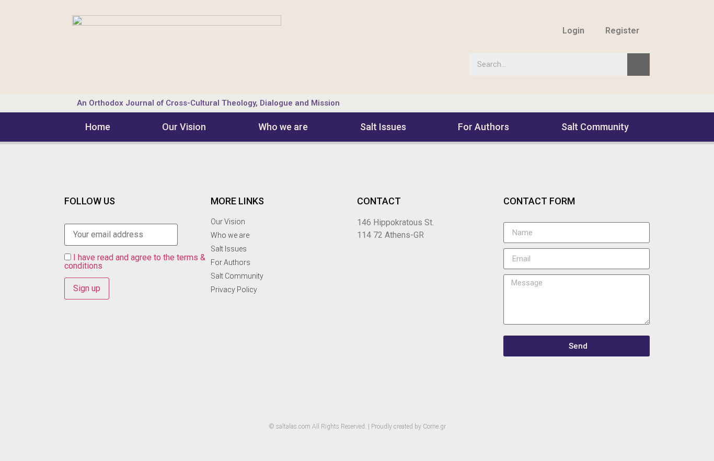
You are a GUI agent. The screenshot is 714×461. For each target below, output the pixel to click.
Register (622, 31)
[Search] (638, 64)
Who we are (283, 126)
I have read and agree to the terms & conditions (134, 261)
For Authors (483, 126)
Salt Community (595, 126)
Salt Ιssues (383, 126)
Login (573, 31)
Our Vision (184, 126)
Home (97, 126)
